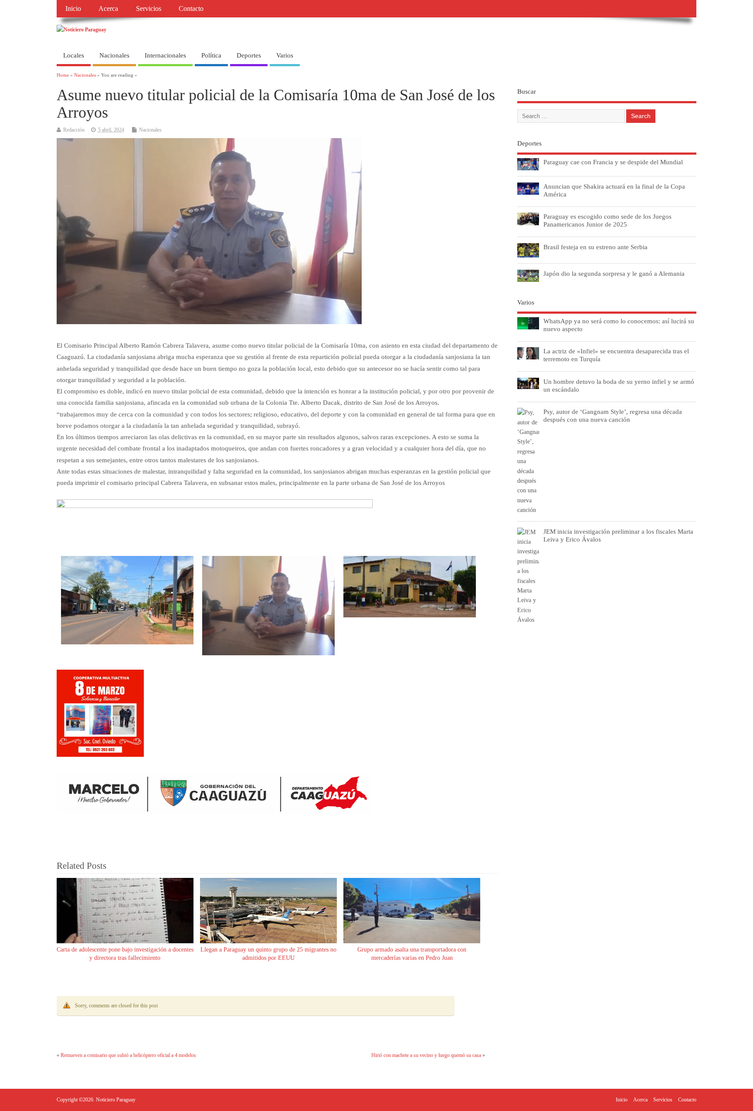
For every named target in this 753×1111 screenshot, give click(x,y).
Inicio (73, 9)
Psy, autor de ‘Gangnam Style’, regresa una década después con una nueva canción (612, 415)
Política (211, 55)
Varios (284, 55)
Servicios (148, 9)
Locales (73, 55)
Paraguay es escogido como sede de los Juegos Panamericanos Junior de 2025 (607, 220)
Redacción (74, 130)
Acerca (108, 9)
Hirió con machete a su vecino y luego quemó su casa (426, 1055)
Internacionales (165, 55)
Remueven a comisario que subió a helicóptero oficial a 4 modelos (128, 1055)
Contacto (191, 9)
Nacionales (114, 55)
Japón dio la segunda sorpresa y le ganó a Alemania (614, 273)
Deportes (249, 55)
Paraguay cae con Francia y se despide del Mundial (613, 162)
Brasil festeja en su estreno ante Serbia (595, 247)
